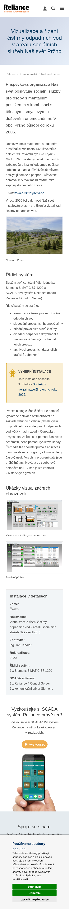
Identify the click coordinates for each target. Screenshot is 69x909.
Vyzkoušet (36, 744)
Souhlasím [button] (35, 886)
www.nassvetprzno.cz (29, 193)
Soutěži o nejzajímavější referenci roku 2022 (37, 389)
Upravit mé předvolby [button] (35, 899)
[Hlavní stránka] (16, 5)
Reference (12, 74)
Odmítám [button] (35, 892)
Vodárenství (30, 74)
